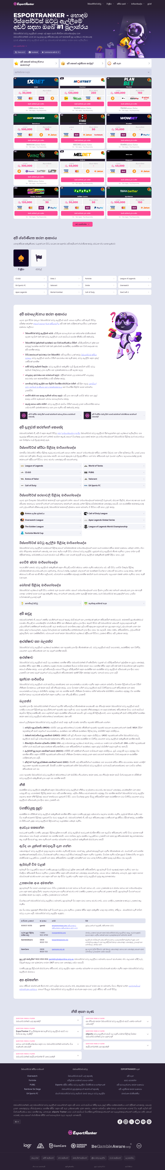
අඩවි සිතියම (128, 1166)
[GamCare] (57, 1145)
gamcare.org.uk (58, 949)
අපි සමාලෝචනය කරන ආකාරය (130, 1084)
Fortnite (32, 1080)
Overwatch (32, 1076)
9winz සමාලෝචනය (36, 181)
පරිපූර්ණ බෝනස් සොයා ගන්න (80, 1080)
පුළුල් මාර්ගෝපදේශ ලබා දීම (68, 433)
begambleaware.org (60, 940)
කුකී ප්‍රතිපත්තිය (69, 1166)
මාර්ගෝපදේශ (136, 4)
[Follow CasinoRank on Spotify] (143, 1121)
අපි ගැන (130, 1076)
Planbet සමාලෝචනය (129, 108)
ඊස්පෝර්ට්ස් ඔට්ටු (94, 4)
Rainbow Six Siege (32, 1089)
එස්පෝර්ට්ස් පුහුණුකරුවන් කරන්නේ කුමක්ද (80, 1089)
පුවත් (150, 4)
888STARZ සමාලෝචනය (82, 144)
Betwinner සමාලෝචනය (36, 144)
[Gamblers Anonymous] (40, 1145)
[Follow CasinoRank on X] (131, 1121)
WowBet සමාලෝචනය (129, 144)
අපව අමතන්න (130, 1080)
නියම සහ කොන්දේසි (39, 1166)
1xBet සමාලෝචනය (36, 108)
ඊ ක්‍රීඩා (109, 4)
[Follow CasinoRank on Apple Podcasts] (149, 1121)
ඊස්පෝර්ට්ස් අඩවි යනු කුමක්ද (80, 1076)
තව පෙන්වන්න (81, 224)
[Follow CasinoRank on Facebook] (119, 1121)
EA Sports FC (32, 1093)
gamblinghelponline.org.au (61, 959)
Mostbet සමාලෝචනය (82, 108)
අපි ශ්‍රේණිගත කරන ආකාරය (130, 1089)
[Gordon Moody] (79, 1145)
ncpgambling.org (59, 933)
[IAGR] (28, 1145)
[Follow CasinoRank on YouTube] (137, 1121)
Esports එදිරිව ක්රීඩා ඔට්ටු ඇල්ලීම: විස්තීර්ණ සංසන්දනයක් (80, 1084)
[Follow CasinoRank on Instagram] (125, 1121)
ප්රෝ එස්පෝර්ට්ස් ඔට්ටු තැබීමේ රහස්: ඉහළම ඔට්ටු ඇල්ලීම (80, 1093)
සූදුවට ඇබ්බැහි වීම (99, 1166)
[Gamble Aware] (112, 1145)
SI (16, 1122)
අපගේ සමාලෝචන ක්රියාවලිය (46, 323)
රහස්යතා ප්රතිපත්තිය (130, 1093)
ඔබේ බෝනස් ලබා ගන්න (36, 104)
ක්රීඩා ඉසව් (121, 4)
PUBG (32, 1084)
